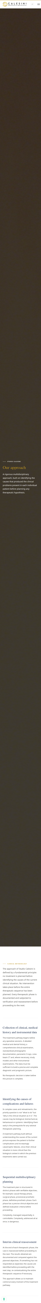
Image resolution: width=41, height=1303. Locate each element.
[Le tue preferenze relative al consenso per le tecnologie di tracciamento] (4, 1299)
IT (32, 4)
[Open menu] (38, 4)
